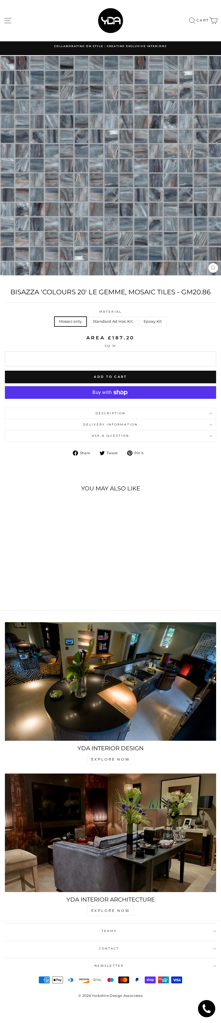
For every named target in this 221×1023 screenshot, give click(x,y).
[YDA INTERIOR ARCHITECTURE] (110, 832)
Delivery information (110, 424)
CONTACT (109, 948)
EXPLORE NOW (110, 759)
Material (110, 312)
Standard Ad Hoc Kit (113, 321)
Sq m (110, 346)
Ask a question (110, 436)
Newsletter (109, 966)
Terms (109, 931)
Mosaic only (70, 321)
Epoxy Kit (153, 321)
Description (110, 413)
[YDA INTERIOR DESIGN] (110, 681)
